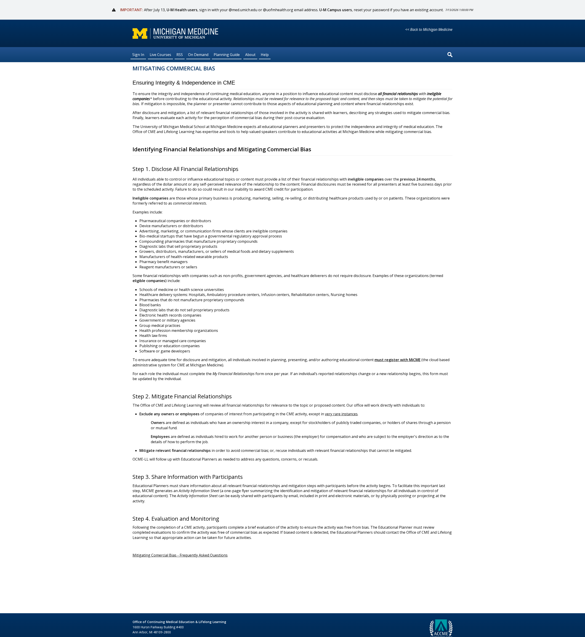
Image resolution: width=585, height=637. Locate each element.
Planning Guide (227, 54)
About (250, 54)
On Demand (198, 54)
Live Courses (160, 54)
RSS (179, 54)
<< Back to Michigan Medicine (428, 29)
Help (265, 54)
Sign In (138, 54)
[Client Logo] (175, 37)
